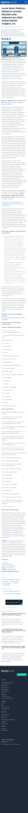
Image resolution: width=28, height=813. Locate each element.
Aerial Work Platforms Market (8, 579)
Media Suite (4, 685)
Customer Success (5, 696)
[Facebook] (2, 741)
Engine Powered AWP (14, 581)
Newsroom (3, 717)
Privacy (13, 744)
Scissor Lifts (15, 583)
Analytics (3, 693)
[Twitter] (4, 741)
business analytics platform (17, 540)
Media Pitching (4, 689)
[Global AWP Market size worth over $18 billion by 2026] (14, 56)
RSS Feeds (3, 721)
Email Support (4, 730)
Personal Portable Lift (6, 583)
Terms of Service (5, 744)
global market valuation (10, 64)
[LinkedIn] (6, 741)
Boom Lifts (18, 579)
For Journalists (4, 716)
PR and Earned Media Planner (8, 719)
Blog (2, 705)
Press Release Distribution (7, 682)
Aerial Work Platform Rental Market (11, 591)
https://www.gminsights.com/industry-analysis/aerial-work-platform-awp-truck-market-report (13, 204)
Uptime (18, 744)
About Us (3, 703)
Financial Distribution (6, 684)
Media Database (5, 687)
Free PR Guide (21, 674)
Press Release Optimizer (7, 698)
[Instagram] (8, 741)
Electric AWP (4, 581)
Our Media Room (5, 709)
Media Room (4, 694)
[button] (26, 2)
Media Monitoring (5, 691)
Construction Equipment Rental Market (12, 593)
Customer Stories (5, 707)
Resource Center (5, 714)
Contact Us (3, 728)
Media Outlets (4, 723)
